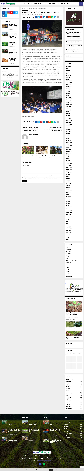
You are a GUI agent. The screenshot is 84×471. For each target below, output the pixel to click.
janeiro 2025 (68, 100)
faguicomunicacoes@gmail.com (44, 460)
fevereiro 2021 (69, 185)
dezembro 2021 (69, 167)
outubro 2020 (68, 192)
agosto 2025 (68, 88)
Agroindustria (46, 0)
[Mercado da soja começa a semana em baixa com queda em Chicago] (5, 26)
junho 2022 (68, 156)
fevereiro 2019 (69, 228)
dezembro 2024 (69, 102)
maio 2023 (68, 136)
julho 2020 (68, 198)
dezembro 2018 (69, 232)
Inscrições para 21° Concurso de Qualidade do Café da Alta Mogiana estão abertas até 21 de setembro (14, 431)
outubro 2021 (68, 171)
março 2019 (68, 226)
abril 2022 (68, 160)
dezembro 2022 (69, 145)
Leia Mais (56, 469)
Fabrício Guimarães (26, 14)
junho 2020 (68, 199)
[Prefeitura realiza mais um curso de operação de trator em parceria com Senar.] (4, 439)
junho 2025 (68, 91)
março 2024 (68, 118)
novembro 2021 (69, 169)
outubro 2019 (68, 214)
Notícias (31, 0)
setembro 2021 (69, 172)
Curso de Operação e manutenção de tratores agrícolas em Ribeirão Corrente (13, 422)
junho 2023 (68, 135)
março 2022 (68, 162)
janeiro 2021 (68, 187)
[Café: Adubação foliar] (78, 324)
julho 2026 (68, 68)
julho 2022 (68, 154)
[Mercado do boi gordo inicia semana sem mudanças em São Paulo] (25, 431)
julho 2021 (68, 176)
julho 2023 (68, 133)
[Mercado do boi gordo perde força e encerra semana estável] (25, 438)
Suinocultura (68, 274)
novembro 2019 (69, 212)
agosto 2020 (68, 196)
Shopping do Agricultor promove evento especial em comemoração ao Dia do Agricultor (55, 440)
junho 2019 (68, 221)
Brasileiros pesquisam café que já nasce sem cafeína (28, 156)
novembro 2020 (69, 190)
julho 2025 (68, 90)
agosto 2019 (68, 217)
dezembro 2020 (69, 189)
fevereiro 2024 (69, 120)
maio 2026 (68, 72)
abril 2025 (68, 95)
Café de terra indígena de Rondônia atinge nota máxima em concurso (42, 157)
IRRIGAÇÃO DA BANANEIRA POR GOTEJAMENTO (73, 314)
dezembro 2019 (69, 210)
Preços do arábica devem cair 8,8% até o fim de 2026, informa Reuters (13, 51)
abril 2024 (68, 117)
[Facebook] (40, 464)
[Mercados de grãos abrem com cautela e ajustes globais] (5, 44)
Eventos (50, 0)
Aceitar (50, 469)
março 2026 (68, 75)
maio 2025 (68, 93)
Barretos (67, 258)
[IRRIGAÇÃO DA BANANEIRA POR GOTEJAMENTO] (74, 306)
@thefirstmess (74, 371)
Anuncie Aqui (18, 0)
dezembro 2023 (69, 124)
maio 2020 (68, 201)
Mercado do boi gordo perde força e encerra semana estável (34, 438)
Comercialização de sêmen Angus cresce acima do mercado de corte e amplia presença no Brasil (13, 35)
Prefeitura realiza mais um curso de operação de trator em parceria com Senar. (13, 439)
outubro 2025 (68, 84)
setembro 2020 (69, 194)
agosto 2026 (68, 66)
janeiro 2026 (68, 79)
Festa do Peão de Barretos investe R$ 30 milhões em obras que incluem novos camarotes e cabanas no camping (55, 432)
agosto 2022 (68, 153)
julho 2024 (68, 111)
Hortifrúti (73, 0)
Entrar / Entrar (11, 0)
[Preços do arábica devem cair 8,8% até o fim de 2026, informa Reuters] (5, 51)
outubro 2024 (68, 106)
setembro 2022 (69, 151)
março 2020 (68, 205)
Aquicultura (68, 251)
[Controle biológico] (70, 324)
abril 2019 (68, 225)
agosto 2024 (68, 109)
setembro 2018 (69, 234)
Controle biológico (69, 328)
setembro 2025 (69, 86)
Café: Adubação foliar (77, 328)
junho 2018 (68, 239)
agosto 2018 (68, 235)
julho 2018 (68, 237)
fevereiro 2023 (69, 142)
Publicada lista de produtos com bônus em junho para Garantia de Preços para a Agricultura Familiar (30, 129)
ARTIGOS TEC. (68, 0)
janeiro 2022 (68, 165)
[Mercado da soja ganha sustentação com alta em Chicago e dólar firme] (5, 60)
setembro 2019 (69, 216)
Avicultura (68, 256)
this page (11, 76)
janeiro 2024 (68, 122)
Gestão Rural (40, 0)
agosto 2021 (68, 174)
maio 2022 (68, 158)
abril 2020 (68, 203)
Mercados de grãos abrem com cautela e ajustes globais (13, 44)
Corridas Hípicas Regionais (71, 260)
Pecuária (35, 0)
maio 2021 (68, 180)
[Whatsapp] (44, 464)
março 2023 (68, 140)
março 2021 (68, 183)
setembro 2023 (69, 129)
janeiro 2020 (68, 208)
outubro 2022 (68, 149)
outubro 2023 (68, 127)
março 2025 (68, 97)
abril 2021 (68, 181)
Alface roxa (76, 337)
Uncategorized (69, 276)
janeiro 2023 (68, 144)
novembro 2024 (69, 104)
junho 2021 (68, 178)
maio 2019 (68, 223)
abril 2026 (68, 73)
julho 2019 (68, 219)
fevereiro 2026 (69, 77)
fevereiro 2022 (69, 163)
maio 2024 (68, 115)
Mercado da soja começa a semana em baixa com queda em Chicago (13, 26)
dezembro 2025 (69, 81)
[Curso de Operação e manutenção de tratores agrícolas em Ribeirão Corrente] (4, 422)
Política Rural (55, 0)
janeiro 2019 (68, 230)
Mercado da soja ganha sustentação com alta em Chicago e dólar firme (13, 60)
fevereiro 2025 (69, 99)
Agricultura (27, 0)
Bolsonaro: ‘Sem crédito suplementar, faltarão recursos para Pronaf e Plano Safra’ (53, 129)
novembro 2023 (69, 126)
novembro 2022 (69, 147)
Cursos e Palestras (62, 0)
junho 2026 (68, 70)
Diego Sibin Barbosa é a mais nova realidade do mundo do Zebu (55, 157)
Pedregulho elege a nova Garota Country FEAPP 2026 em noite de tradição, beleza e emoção (55, 422)
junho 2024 (68, 113)
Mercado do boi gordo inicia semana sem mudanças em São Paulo (34, 430)
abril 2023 (68, 138)
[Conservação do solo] (70, 333)
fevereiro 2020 (69, 207)
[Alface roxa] (78, 333)
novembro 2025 (69, 82)
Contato (23, 0)
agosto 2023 (68, 131)
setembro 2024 (69, 108)
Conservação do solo (69, 338)
